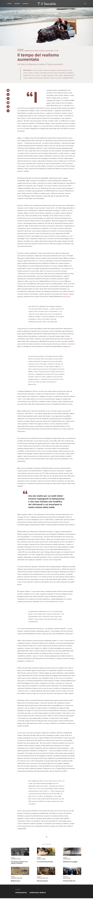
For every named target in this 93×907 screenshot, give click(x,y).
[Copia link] (8, 110)
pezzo (62, 105)
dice (69, 346)
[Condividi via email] (8, 106)
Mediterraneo (15, 881)
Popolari (9, 3)
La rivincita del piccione (45, 862)
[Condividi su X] (8, 94)
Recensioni (25, 3)
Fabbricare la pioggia (70, 862)
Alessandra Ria (67, 858)
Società (13, 857)
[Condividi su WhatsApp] (8, 98)
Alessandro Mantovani (16, 878)
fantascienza (21, 892)
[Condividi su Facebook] (8, 90)
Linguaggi (65, 876)
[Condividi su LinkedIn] (8, 102)
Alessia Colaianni (41, 858)
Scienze (39, 857)
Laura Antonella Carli (42, 878)
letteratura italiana (38, 892)
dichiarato (67, 296)
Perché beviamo (42, 881)
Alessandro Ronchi (16, 858)
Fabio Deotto (20, 50)
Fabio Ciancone (66, 878)
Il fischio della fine (69, 881)
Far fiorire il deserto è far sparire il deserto (19, 862)
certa (40, 126)
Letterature (20, 49)
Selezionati (17, 3)
